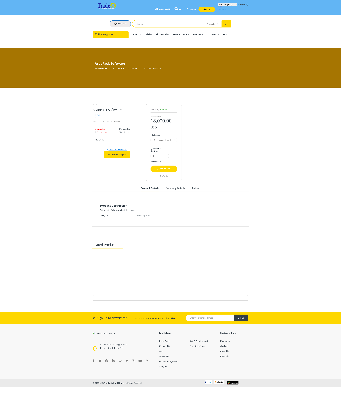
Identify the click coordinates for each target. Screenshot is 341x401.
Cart (161, 351)
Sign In (193, 9)
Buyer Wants (164, 341)
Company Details (175, 188)
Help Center (198, 34)
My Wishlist (225, 351)
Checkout (224, 346)
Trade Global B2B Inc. (114, 383)
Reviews (195, 188)
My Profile (224, 356)
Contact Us (214, 34)
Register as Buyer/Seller (169, 361)
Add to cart (165, 168)
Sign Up (206, 9)
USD (180, 9)
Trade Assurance (181, 34)
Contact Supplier (118, 154)
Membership (165, 9)
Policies (148, 34)
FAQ (225, 34)
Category (156, 135)
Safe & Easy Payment (199, 341)
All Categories (162, 34)
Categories (163, 366)
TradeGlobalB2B (102, 68)
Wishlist (165, 176)
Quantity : (156, 150)
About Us (137, 34)
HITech (98, 115)
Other (134, 68)
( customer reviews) (111, 121)
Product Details (150, 188)
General (120, 68)
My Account (225, 341)
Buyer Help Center (197, 346)
